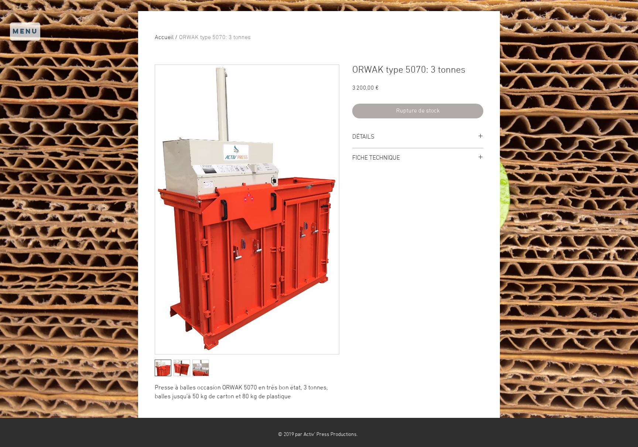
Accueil (164, 37)
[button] (25, 31)
